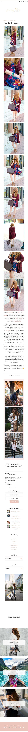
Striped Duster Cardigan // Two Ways (14, 419)
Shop (9, 727)
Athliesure (14, 445)
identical (15, 314)
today (19, 348)
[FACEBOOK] (21, 1)
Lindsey (7, 473)
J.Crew (14, 541)
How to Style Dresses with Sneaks (16, 527)
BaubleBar (14, 539)
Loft (14, 543)
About (5, 727)
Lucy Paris (10, 312)
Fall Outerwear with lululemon (14, 393)
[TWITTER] (27, 1)
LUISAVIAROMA (14, 545)
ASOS (14, 538)
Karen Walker (17, 321)
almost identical (8, 340)
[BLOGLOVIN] (19, 1)
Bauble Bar (14, 320)
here (6, 317)
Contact (14, 727)
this (19, 312)
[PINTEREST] (25, 1)
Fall (14, 20)
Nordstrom (14, 547)
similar (14, 317)
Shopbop (14, 549)
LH (24, 727)
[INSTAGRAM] (23, 1)
